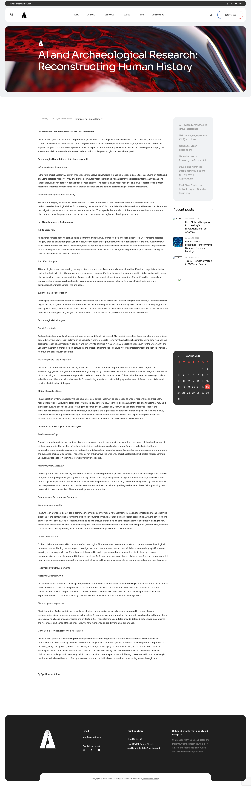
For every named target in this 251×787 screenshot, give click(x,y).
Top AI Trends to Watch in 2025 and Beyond (198, 262)
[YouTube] (99, 750)
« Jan (178, 356)
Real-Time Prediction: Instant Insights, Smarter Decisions (192, 189)
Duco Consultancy (151, 778)
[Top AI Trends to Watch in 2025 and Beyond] (178, 261)
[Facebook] (227, 4)
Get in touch (230, 15)
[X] (84, 750)
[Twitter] (232, 4)
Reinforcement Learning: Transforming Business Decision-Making (198, 246)
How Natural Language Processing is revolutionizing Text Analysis (198, 227)
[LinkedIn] (236, 4)
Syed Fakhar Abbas (64, 118)
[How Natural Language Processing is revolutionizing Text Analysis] (178, 223)
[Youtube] (240, 4)
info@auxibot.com (24, 3)
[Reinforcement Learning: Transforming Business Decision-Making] (178, 242)
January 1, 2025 (47, 118)
